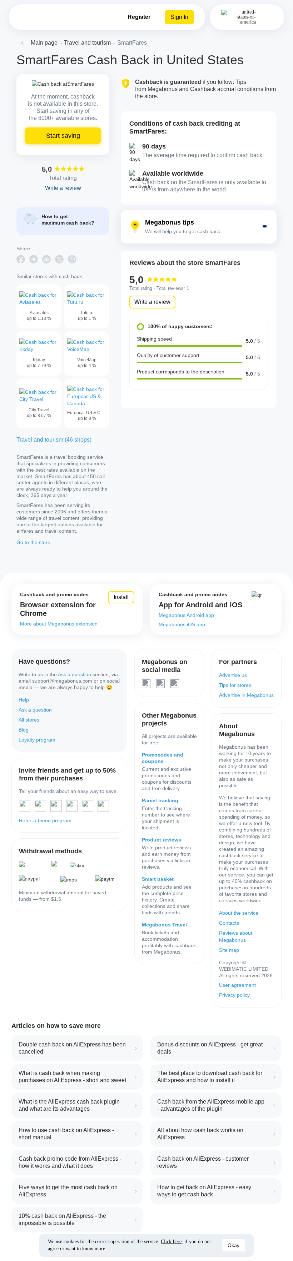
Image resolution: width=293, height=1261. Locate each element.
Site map (229, 950)
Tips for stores (235, 685)
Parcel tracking (160, 800)
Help (24, 700)
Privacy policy (234, 995)
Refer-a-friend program (45, 820)
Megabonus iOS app (182, 624)
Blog (24, 730)
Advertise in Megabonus (246, 695)
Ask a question (74, 674)
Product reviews (161, 840)
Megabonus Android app (186, 615)
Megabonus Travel (164, 925)
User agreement (237, 985)
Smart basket (158, 879)
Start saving (63, 135)
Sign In (179, 17)
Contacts (229, 923)
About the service (238, 913)
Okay (233, 1245)
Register (139, 17)
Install (121, 597)
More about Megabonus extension (59, 624)
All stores (29, 720)
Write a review (152, 302)
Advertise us (233, 675)
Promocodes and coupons (162, 758)
